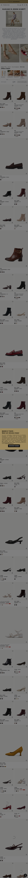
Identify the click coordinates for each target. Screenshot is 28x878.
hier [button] (8, 442)
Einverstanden (14, 445)
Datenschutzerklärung (9, 443)
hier (2, 441)
